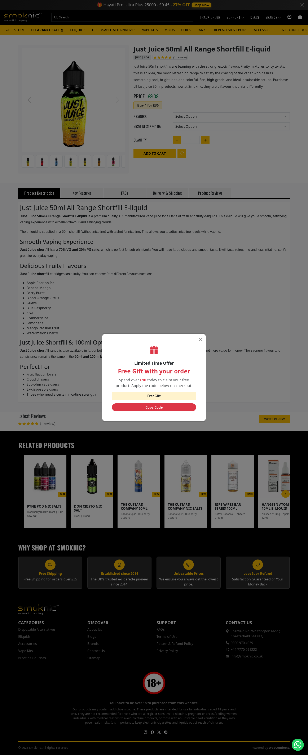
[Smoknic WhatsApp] (298, 745)
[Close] (200, 339)
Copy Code (154, 407)
